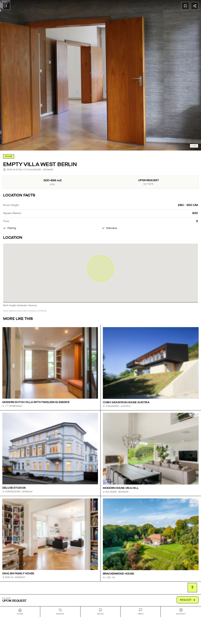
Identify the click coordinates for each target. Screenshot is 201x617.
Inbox (140, 614)
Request (186, 600)
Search (60, 614)
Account (181, 614)
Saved (100, 614)
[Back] (6, 6)
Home (20, 614)
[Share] (195, 6)
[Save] (185, 6)
